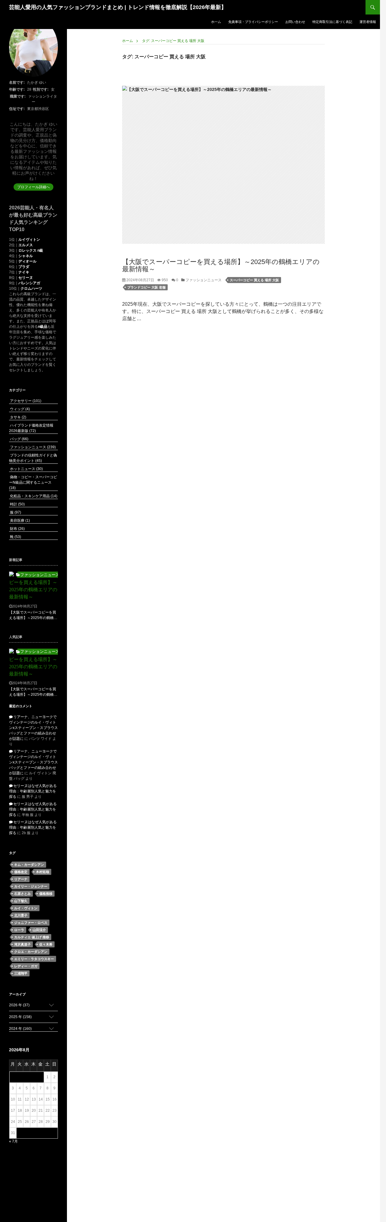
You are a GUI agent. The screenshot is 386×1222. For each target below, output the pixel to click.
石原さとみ (22, 893)
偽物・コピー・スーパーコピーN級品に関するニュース (33, 482)
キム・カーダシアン (29, 864)
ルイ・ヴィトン (25, 908)
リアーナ (20, 879)
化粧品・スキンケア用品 (33, 496)
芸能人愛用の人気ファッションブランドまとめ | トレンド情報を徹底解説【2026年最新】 (117, 7)
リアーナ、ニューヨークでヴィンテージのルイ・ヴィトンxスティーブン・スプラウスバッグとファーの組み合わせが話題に (33, 728)
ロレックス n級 (30, 250)
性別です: (41, 89)
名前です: (17, 82)
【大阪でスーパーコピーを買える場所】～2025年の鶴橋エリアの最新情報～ (221, 265)
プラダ (23, 267)
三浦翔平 (20, 973)
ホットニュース (26, 469)
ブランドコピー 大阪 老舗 (146, 287)
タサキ (17, 417)
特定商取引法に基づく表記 (332, 22)
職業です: (18, 96)
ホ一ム (216, 22)
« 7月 (13, 1141)
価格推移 (45, 893)
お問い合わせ (295, 22)
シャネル (25, 256)
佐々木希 (45, 944)
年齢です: (17, 89)
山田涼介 (39, 930)
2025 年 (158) (20, 1017)
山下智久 (20, 901)
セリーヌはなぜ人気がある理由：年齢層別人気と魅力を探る (33, 791)
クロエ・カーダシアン (30, 951)
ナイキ (23, 272)
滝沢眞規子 (22, 944)
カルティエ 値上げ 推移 (31, 937)
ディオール (27, 261)
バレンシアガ (29, 283)
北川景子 (20, 915)
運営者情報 (367, 22)
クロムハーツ (31, 288)
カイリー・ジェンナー (30, 886)
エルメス (25, 245)
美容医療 (19, 520)
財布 (17, 529)
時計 (17, 504)
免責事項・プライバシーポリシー (253, 22)
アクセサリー (25, 401)
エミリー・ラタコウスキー (34, 959)
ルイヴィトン (29, 239)
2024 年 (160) (20, 1029)
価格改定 (20, 872)
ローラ (19, 930)
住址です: (17, 109)
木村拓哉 (42, 872)
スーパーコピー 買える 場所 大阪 (254, 280)
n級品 (42, 326)
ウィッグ (19, 409)
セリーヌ (25, 278)
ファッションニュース (203, 280)
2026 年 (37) (19, 1005)
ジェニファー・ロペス (30, 922)
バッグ (18, 439)
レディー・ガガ (25, 966)
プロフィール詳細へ (33, 187)
